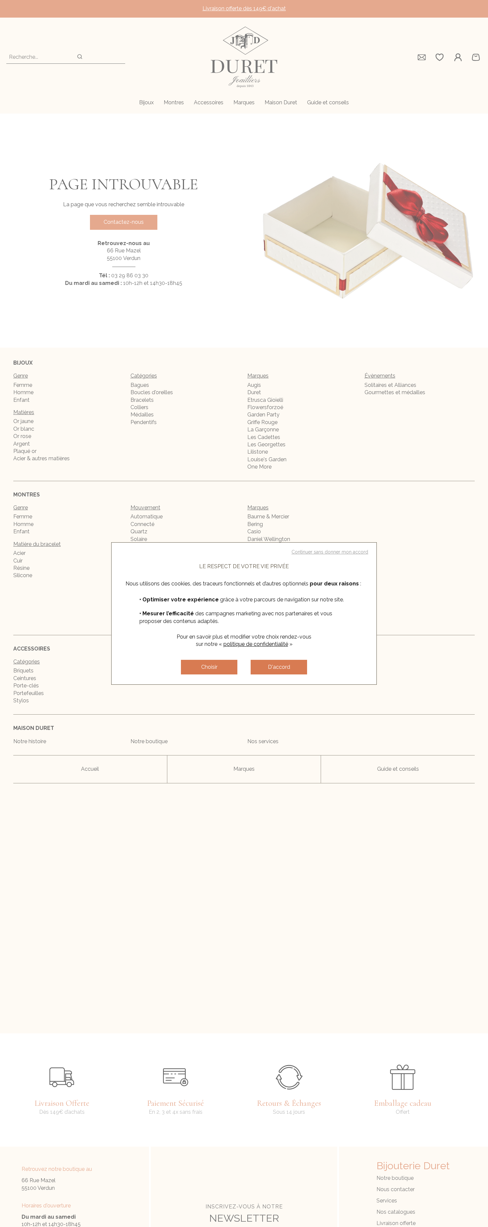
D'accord (279, 667)
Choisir (209, 667)
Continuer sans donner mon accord (329, 552)
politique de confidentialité (255, 644)
